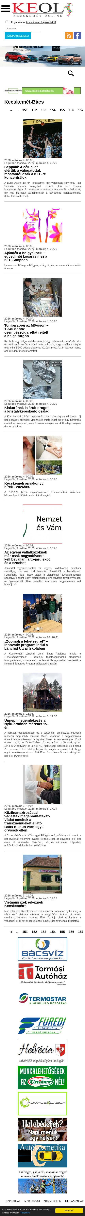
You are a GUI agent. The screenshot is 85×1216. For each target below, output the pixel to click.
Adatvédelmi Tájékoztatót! (41, 22)
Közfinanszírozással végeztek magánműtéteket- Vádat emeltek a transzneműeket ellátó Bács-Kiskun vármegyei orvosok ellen (27, 821)
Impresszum (32, 1201)
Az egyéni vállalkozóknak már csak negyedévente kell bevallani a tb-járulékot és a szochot (27, 557)
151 (25, 110)
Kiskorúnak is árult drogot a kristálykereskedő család (26, 409)
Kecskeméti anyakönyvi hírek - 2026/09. (24, 485)
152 (34, 110)
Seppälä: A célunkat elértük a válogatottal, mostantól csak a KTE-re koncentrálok (25, 172)
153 (43, 110)
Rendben (69, 1210)
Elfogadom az (32, 22)
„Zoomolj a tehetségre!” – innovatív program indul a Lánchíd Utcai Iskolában (26, 644)
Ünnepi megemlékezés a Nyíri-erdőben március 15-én (26, 724)
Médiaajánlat (74, 1201)
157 (80, 110)
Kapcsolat (13, 1201)
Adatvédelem (52, 1201)
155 (62, 110)
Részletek (25, 1212)
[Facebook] (77, 35)
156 (71, 110)
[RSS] (69, 35)
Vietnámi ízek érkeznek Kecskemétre (23, 904)
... (17, 110)
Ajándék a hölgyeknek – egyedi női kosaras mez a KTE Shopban (25, 256)
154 (53, 110)
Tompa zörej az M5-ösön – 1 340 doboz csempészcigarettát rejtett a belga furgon (26, 330)
